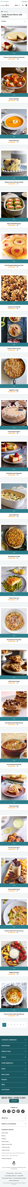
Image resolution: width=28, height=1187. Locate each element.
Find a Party (24, 1)
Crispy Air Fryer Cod (14, 598)
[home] (14, 1163)
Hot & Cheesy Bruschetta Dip (14, 764)
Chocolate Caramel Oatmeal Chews (14, 722)
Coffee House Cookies (14, 681)
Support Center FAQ (7, 1144)
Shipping (4, 1138)
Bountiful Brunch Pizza (14, 556)
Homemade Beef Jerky (14, 889)
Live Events (5, 1089)
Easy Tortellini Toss (14, 515)
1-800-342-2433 (6, 1147)
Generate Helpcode (6, 1158)
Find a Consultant (4, 1)
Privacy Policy (10, 1173)
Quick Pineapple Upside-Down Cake (14, 265)
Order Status (5, 1132)
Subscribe (14, 1101)
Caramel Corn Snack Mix (14, 307)
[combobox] (14, 1040)
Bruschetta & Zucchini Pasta (14, 639)
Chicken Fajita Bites (14, 99)
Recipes (4, 1079)
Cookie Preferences (14, 1180)
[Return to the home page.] (2, 11)
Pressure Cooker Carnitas (14, 348)
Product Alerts (5, 1141)
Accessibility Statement (11, 1175)
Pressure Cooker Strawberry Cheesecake (14, 57)
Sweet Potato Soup (14, 140)
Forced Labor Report (7, 1178)
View (14, 53)
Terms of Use (18, 1173)
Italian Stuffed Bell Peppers (14, 223)
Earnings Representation (20, 1178)
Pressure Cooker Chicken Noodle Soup (14, 1014)
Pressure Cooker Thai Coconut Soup (14, 930)
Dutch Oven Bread (14, 806)
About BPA (20, 1175)
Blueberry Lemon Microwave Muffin (14, 182)
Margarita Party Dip (14, 972)
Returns (4, 1135)
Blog (3, 1084)
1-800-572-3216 (6, 1150)
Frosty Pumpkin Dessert (14, 431)
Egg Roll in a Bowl (14, 390)
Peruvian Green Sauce (14, 847)
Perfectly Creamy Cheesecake (14, 473)
